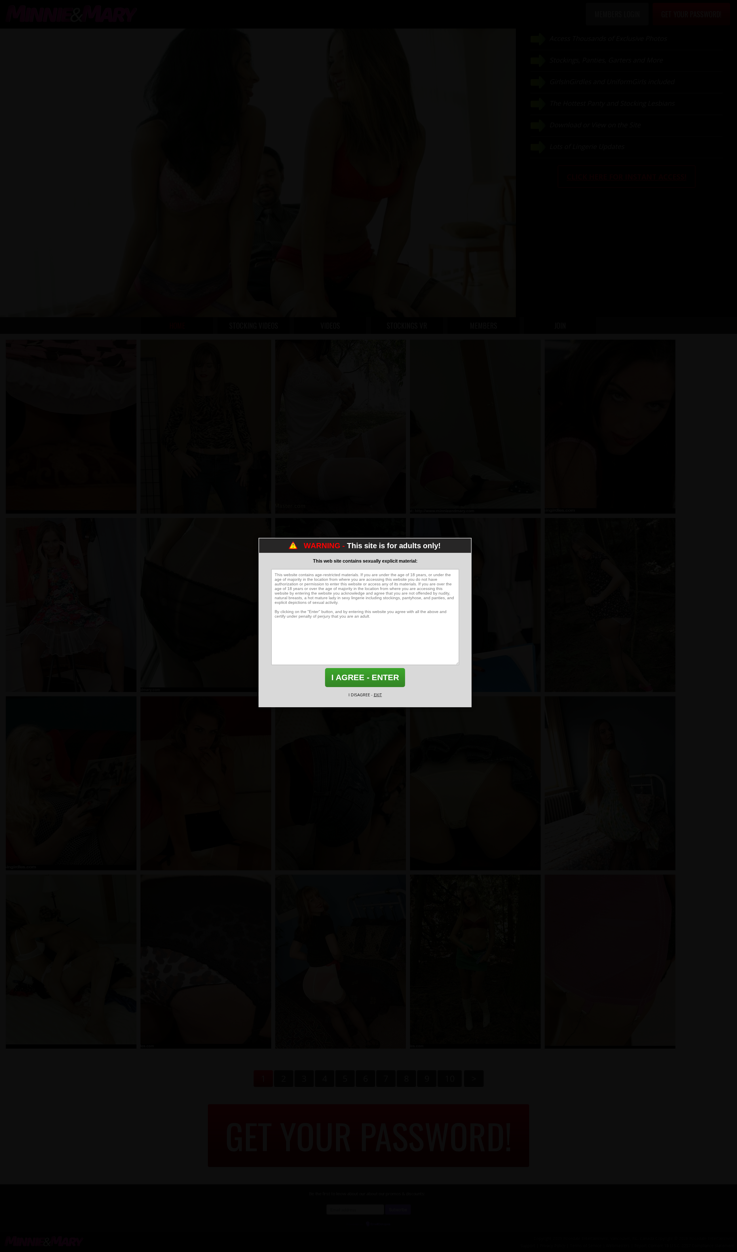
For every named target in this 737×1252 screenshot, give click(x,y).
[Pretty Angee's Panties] (475, 783)
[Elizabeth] (340, 962)
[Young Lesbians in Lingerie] (71, 962)
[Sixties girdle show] (610, 962)
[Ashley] (205, 427)
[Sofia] (610, 427)
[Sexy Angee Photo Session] (475, 427)
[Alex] (205, 962)
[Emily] (71, 783)
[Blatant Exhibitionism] (205, 605)
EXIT (378, 694)
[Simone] (205, 783)
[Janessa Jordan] (71, 427)
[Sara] (475, 605)
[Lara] (340, 427)
